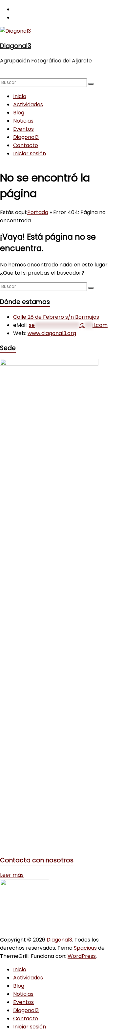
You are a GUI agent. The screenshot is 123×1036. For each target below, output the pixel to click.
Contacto (25, 145)
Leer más (12, 875)
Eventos (23, 129)
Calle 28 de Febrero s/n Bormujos (56, 317)
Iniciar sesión (29, 153)
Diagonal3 (15, 46)
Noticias (23, 121)
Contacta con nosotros (36, 860)
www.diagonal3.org (52, 333)
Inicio (19, 96)
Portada (37, 212)
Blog (18, 112)
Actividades (28, 104)
